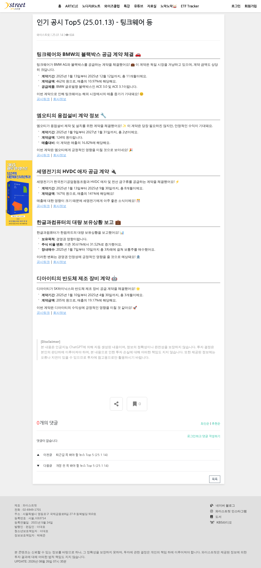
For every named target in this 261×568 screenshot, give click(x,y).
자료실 (151, 6)
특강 (127, 6)
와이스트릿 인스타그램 (231, 511)
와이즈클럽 (112, 6)
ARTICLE (71, 6)
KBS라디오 (224, 522)
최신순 (205, 423)
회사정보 (59, 99)
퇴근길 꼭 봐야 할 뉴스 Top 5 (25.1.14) (82, 454)
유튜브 (138, 6)
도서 (218, 516)
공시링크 (43, 99)
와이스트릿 (44, 34)
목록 (215, 479)
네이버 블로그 (225, 505)
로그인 (236, 6)
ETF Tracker (190, 6)
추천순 (216, 423)
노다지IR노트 (91, 6)
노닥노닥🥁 (168, 6)
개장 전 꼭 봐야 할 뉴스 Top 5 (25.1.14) (82, 465)
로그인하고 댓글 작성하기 (203, 436)
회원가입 (251, 6)
